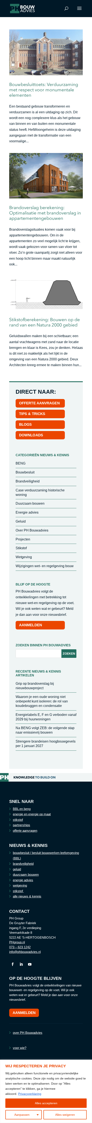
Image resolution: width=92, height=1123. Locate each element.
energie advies (23, 880)
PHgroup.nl (17, 942)
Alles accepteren (46, 1103)
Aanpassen (22, 1114)
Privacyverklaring (29, 1093)
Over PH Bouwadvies (32, 530)
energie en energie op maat (32, 814)
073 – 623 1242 (20, 947)
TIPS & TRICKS (32, 414)
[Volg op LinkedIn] (21, 964)
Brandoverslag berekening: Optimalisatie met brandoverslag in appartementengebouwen (45, 213)
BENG (20, 463)
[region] (46, 1091)
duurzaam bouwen (26, 874)
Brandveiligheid (28, 481)
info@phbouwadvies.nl (25, 952)
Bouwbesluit (25, 472)
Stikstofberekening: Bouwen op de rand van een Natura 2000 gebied (44, 322)
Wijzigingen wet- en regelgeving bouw (45, 566)
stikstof (18, 819)
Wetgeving (24, 557)
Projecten (23, 539)
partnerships (21, 825)
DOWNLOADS (31, 435)
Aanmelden (24, 1013)
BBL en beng (22, 809)
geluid (17, 869)
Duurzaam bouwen (30, 503)
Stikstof (21, 548)
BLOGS (25, 424)
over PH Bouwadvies (27, 1032)
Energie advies (27, 512)
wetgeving (20, 885)
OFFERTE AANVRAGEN (39, 403)
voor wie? (19, 1048)
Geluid (21, 521)
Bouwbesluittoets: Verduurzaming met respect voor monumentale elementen (43, 90)
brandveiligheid (23, 863)
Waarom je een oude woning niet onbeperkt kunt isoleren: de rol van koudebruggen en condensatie (42, 701)
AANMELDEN (30, 625)
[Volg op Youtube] (29, 964)
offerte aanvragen (25, 830)
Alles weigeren (65, 1114)
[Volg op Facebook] (12, 964)
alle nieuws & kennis (27, 896)
